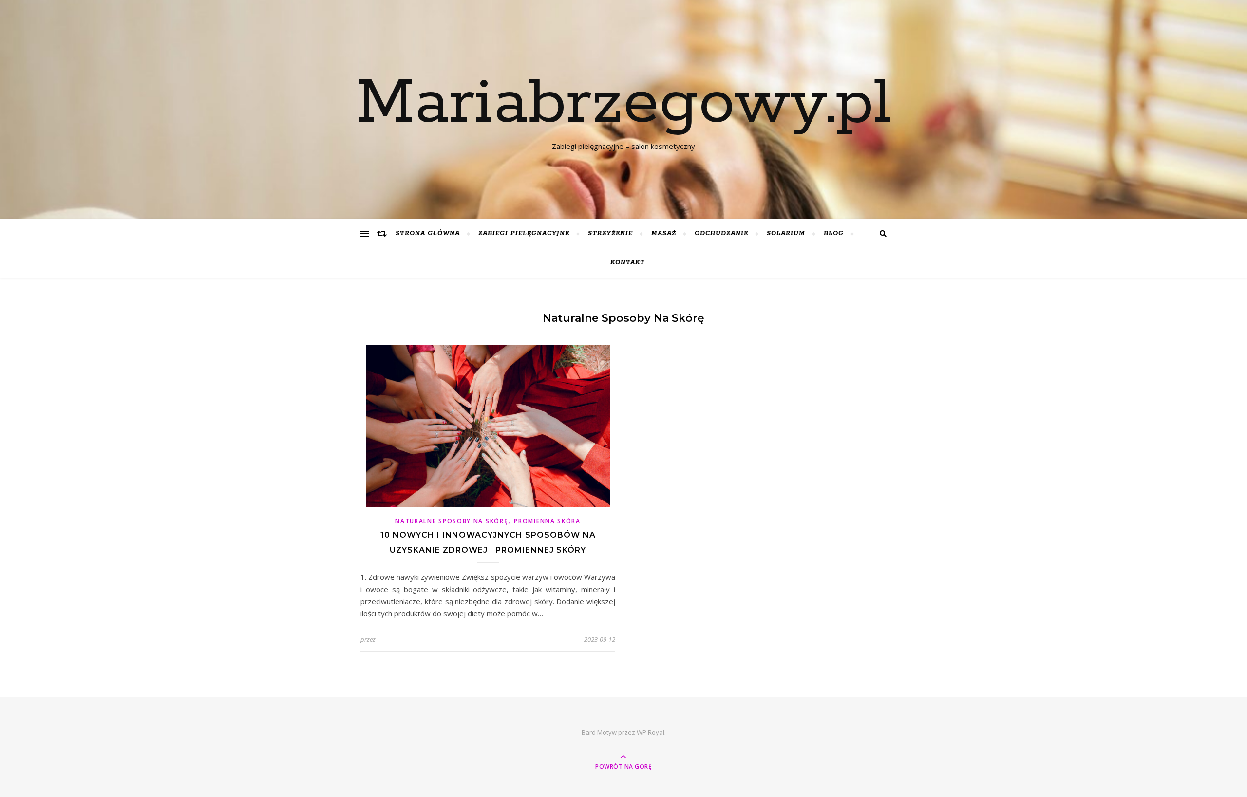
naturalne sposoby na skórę (451, 521)
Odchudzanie (721, 233)
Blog (834, 233)
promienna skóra (547, 521)
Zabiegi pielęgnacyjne (523, 233)
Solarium (786, 233)
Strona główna (428, 233)
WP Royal (650, 732)
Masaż (663, 233)
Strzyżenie (610, 233)
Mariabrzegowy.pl (623, 103)
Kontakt (627, 262)
